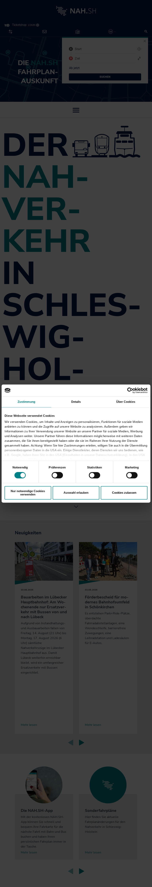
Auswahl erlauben (76, 492)
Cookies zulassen (124, 492)
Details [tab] (76, 401)
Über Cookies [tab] (125, 401)
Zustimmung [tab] (26, 401)
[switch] (57, 475)
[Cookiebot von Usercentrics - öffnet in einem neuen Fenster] (130, 390)
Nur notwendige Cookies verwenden (28, 492)
